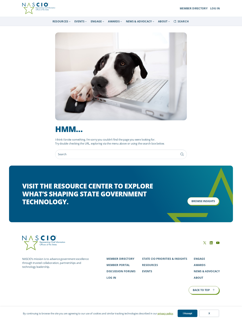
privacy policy (165, 313)
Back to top (201, 290)
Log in (111, 278)
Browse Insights (203, 201)
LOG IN (215, 8)
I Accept (187, 313)
